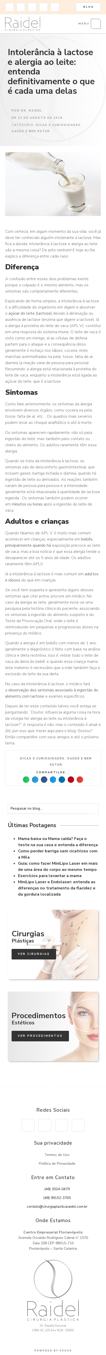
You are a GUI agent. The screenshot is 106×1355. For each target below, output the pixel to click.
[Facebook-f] (20, 7)
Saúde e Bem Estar (31, 131)
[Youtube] (32, 7)
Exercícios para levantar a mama (50, 876)
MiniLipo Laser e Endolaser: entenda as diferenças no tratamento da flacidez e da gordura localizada (56, 888)
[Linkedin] (43, 7)
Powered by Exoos (53, 1350)
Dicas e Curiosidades (58, 125)
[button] (26, 779)
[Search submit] (94, 808)
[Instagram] (9, 7)
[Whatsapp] (54, 7)
